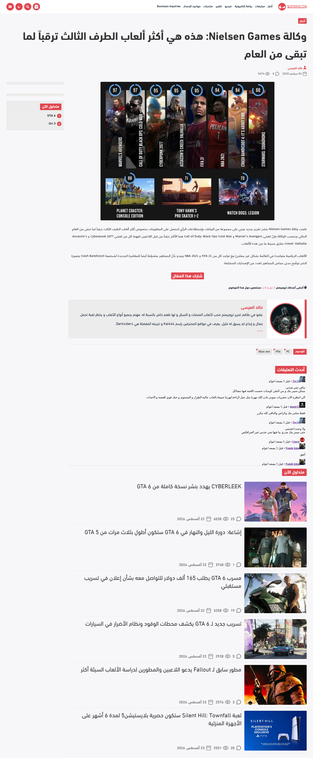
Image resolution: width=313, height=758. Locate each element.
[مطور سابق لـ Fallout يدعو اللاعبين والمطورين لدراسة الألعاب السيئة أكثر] (275, 685)
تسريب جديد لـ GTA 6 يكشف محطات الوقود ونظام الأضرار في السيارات (163, 623)
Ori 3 (52, 123)
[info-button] (10, 7)
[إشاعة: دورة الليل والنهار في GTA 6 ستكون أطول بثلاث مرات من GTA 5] (275, 547)
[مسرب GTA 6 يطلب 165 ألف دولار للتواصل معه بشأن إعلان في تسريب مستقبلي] (275, 593)
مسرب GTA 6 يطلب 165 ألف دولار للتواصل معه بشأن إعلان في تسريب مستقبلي (162, 581)
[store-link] (35, 6)
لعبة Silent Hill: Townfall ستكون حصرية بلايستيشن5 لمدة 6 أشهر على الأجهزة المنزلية (161, 719)
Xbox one (264, 351)
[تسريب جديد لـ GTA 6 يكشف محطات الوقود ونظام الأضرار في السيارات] (275, 639)
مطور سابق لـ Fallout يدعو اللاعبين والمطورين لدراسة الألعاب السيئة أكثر (161, 669)
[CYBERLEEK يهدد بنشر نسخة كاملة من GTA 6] (275, 502)
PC (288, 351)
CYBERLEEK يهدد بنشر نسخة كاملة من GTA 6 (189, 486)
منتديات (208, 6)
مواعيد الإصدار (192, 6)
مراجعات (260, 6)
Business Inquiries (169, 6)
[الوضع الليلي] (19, 6)
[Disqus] (187, 420)
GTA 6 (51, 115)
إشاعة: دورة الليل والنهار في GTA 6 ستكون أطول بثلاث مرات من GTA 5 (163, 532)
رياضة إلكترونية (243, 6)
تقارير (219, 6)
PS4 (278, 351)
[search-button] (27, 6)
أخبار (270, 6)
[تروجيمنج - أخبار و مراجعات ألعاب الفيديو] (292, 7)
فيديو (228, 6)
